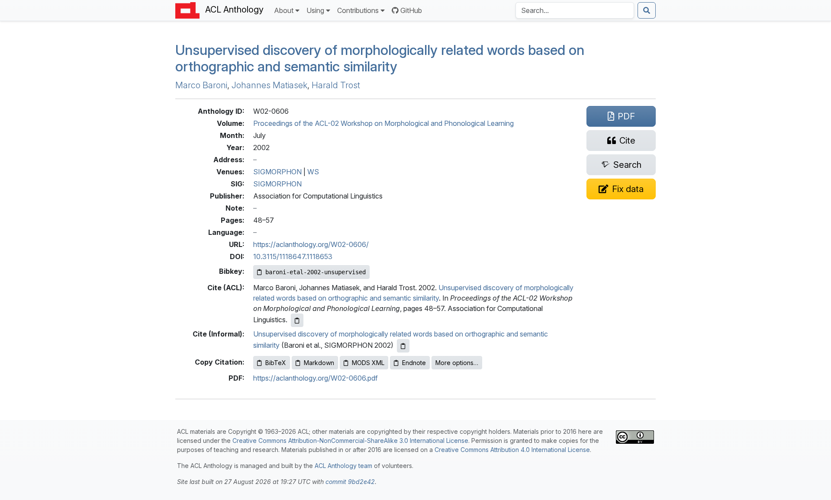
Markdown (319, 362)
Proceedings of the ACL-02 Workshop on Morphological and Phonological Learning (383, 123)
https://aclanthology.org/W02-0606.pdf (315, 378)
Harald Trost (336, 85)
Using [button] (315, 10)
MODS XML (368, 362)
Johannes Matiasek (269, 85)
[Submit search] (647, 10)
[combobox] (574, 10)
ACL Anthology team (343, 465)
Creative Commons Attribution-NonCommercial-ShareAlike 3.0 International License (350, 440)
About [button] (283, 10)
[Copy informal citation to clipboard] (403, 346)
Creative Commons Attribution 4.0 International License (512, 449)
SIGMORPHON (277, 171)
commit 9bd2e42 (350, 481)
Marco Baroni (201, 85)
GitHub (411, 10)
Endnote (414, 362)
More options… (456, 362)
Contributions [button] (358, 10)
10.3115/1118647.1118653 (292, 256)
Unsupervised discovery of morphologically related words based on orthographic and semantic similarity (379, 58)
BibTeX (275, 362)
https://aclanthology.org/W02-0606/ (311, 244)
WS (313, 171)
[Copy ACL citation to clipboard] (297, 320)
